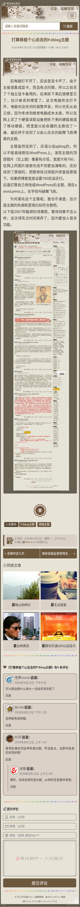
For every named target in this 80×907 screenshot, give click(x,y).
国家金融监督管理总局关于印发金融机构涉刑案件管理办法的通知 (57, 553)
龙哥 (22, 769)
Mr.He (19, 707)
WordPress (55, 897)
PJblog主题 (27, 524)
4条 (52, 47)
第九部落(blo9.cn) (26, 897)
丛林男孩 (23, 646)
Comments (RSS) (49, 901)
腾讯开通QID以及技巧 (60, 646)
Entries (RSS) (31, 901)
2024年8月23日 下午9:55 (30, 682)
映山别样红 (23, 605)
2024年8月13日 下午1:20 (30, 712)
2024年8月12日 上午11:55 (36, 773)
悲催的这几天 (15, 553)
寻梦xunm (22, 678)
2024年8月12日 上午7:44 (30, 742)
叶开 (18, 737)
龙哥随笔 (41, 47)
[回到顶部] (74, 893)
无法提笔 (60, 605)
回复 (8, 695)
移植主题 (44, 524)
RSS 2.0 (29, 542)
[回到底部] (74, 901)
